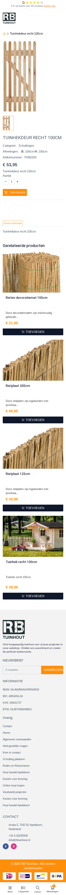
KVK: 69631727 (12, 702)
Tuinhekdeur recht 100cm (26, 33)
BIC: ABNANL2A (13, 696)
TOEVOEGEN (17, 192)
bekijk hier (50, 5)
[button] (60, 122)
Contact (7, 726)
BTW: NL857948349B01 (17, 709)
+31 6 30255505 (18, 835)
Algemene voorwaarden (17, 739)
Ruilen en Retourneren (16, 765)
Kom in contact (12, 752)
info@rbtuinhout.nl (19, 840)
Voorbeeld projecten (14, 792)
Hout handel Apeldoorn (16, 772)
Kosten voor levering (15, 778)
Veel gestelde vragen (15, 745)
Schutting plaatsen (14, 759)
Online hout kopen (13, 785)
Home (6, 732)
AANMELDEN (53, 669)
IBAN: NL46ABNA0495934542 (21, 689)
